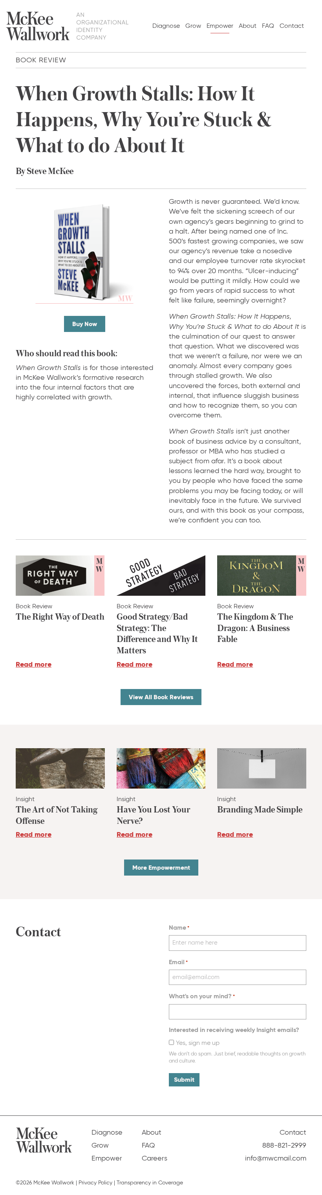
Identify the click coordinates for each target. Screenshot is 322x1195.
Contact (292, 25)
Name (179, 927)
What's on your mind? (202, 996)
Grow (193, 25)
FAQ (268, 25)
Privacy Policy (95, 1182)
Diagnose (166, 25)
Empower (220, 25)
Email (178, 962)
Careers (154, 1158)
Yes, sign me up (198, 1042)
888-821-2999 (284, 1145)
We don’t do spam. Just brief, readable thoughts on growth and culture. (237, 1057)
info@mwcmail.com (275, 1158)
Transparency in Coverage (150, 1182)
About (247, 25)
